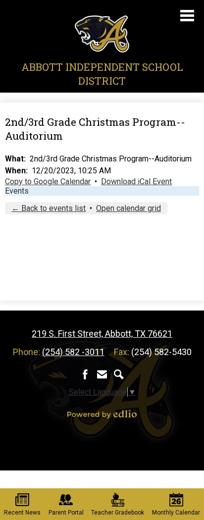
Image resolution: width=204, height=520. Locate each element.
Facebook (85, 374)
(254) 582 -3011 (73, 352)
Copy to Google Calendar (48, 181)
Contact (102, 374)
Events (17, 191)
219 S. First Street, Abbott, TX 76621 (102, 333)
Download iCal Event (136, 181)
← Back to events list (48, 208)
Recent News (22, 512)
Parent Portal (66, 512)
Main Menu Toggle (187, 15)
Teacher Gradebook (117, 512)
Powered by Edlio (102, 414)
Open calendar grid (128, 208)
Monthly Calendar (176, 512)
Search (119, 374)
